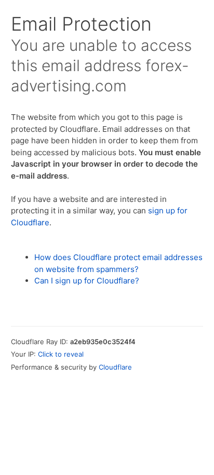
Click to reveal (61, 354)
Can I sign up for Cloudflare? (86, 281)
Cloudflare (115, 367)
